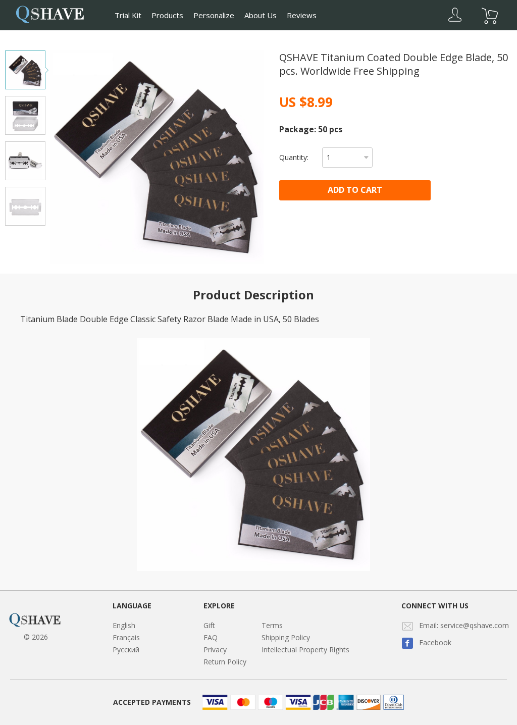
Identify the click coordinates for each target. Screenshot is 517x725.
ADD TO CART (355, 189)
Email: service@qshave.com (464, 625)
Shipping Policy (286, 637)
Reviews (302, 15)
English (124, 625)
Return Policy (224, 661)
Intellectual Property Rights (305, 649)
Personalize (213, 15)
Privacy (215, 649)
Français (126, 637)
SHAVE (49, 13)
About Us (260, 15)
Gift (209, 625)
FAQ (210, 637)
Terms (272, 625)
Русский (126, 649)
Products (167, 15)
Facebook (435, 642)
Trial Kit (128, 15)
